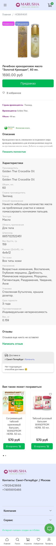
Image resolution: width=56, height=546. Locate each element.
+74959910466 (11, 489)
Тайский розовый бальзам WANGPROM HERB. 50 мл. (42, 423)
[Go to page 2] (5, 455)
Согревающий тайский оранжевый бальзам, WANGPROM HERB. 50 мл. (14, 426)
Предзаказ (28, 83)
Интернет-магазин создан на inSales (21, 530)
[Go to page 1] (3, 455)
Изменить (30, 359)
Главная (6, 14)
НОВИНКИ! (21, 14)
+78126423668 (11, 485)
